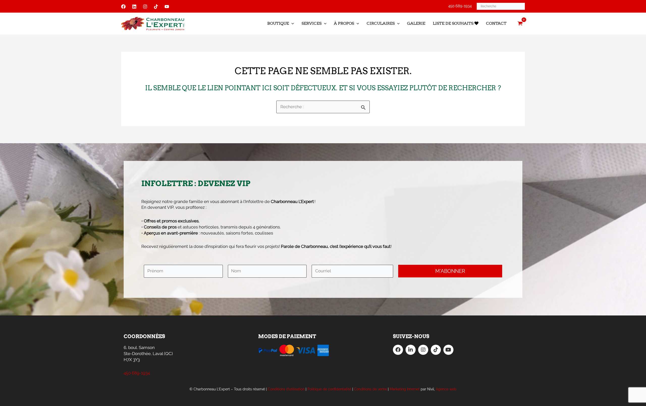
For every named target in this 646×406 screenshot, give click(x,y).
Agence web (446, 389)
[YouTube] (167, 6)
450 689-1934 (460, 6)
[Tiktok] (156, 6)
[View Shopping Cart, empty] (520, 23)
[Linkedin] (134, 6)
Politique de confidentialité (329, 389)
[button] (291, 23)
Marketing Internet (405, 389)
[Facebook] (123, 6)
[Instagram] (145, 6)
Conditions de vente (370, 389)
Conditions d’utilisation (286, 389)
